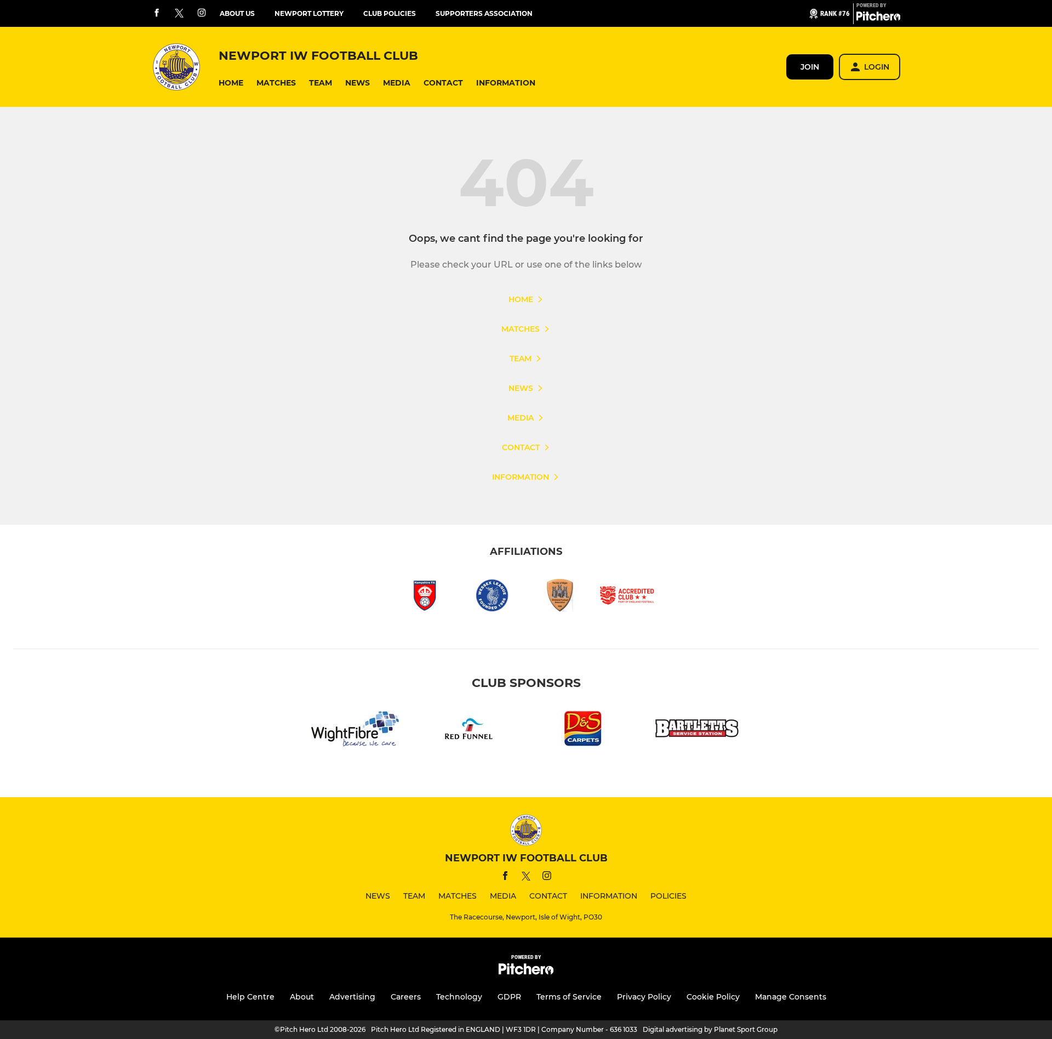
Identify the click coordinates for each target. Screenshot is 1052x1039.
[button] (231, 83)
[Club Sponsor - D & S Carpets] (583, 730)
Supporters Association (484, 13)
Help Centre (250, 997)
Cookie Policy (713, 997)
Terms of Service (569, 997)
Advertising (352, 997)
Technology (459, 997)
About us (237, 13)
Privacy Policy (644, 997)
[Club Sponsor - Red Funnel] (469, 730)
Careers (406, 997)
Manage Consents (790, 997)
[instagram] (202, 13)
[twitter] (179, 13)
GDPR (509, 997)
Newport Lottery (309, 13)
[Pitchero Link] (878, 18)
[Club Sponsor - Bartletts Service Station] (697, 730)
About (302, 997)
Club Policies (389, 13)
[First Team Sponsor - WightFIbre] (355, 730)
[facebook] (157, 13)
